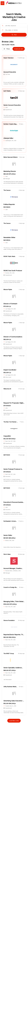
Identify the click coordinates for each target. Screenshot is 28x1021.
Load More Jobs (14, 720)
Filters (8, 49)
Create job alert (18, 49)
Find (15, 35)
